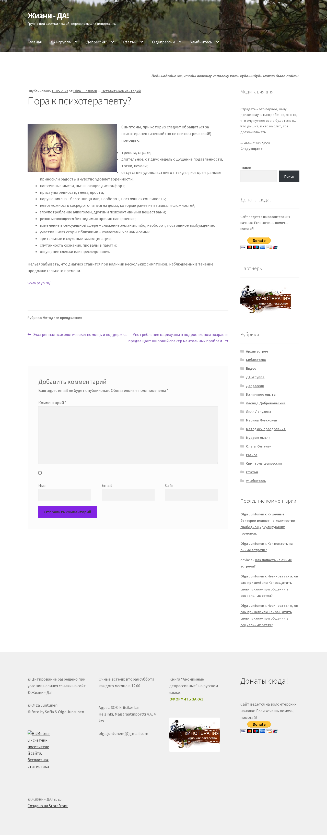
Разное (251, 455)
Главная (35, 41)
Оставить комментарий (121, 91)
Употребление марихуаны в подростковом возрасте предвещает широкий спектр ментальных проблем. (178, 338)
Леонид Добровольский (265, 403)
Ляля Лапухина (258, 411)
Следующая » (251, 148)
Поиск (245, 167)
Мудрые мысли (258, 437)
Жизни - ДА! (48, 15)
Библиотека (256, 359)
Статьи (129, 41)
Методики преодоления (62, 317)
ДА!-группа (61, 41)
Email (107, 485)
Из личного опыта (261, 394)
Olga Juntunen (85, 91)
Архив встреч (257, 351)
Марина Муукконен (261, 420)
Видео (251, 368)
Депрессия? (96, 41)
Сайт (169, 485)
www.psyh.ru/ (39, 282)
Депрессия (255, 385)
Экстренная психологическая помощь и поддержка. (80, 335)
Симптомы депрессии (264, 463)
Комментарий (52, 402)
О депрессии (163, 41)
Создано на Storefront (48, 805)
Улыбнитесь (201, 41)
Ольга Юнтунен (259, 446)
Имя (41, 485)
